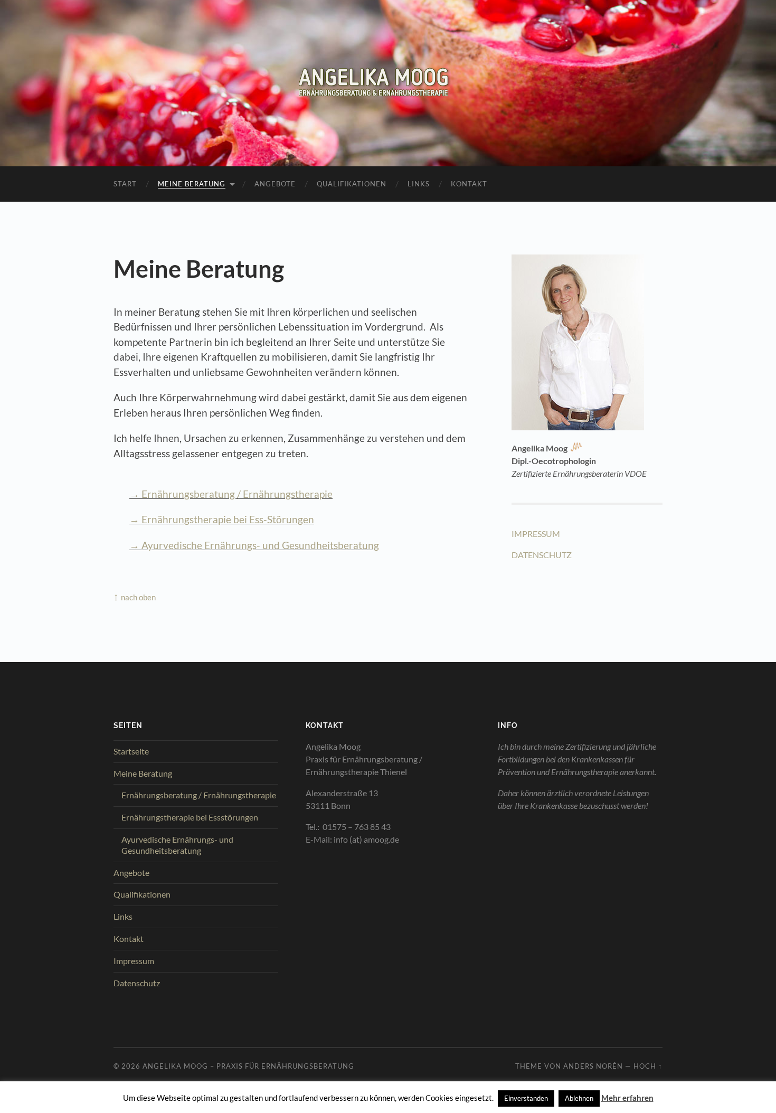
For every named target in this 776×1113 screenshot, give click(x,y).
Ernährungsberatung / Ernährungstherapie (198, 795)
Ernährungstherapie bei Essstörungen (189, 817)
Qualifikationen (351, 184)
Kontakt (469, 184)
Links (419, 184)
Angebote (275, 184)
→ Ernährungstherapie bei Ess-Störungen (221, 519)
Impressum (133, 961)
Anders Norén (593, 1066)
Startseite (131, 751)
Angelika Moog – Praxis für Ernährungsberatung (248, 1066)
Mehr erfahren (627, 1097)
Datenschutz (136, 983)
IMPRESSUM (536, 534)
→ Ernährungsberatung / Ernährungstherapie (231, 494)
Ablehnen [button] (579, 1098)
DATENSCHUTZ (542, 555)
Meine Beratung (191, 184)
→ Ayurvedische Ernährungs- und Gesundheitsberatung (254, 545)
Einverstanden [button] (526, 1098)
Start (125, 184)
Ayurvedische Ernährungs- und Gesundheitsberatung (177, 844)
